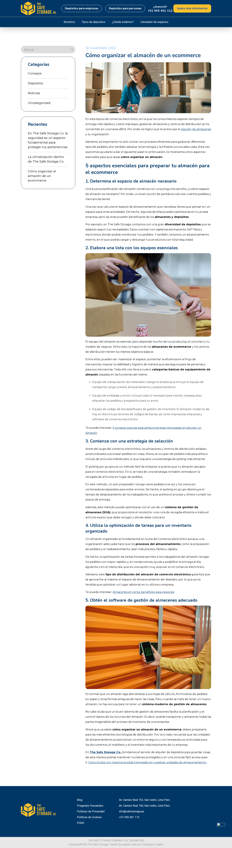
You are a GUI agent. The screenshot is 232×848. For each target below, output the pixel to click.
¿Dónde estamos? (123, 22)
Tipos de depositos (93, 22)
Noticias (34, 93)
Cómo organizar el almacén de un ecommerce (42, 175)
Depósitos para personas (125, 8)
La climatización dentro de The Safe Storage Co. (46, 159)
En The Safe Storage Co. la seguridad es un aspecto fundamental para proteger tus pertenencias (48, 140)
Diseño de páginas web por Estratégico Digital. (137, 844)
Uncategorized (39, 103)
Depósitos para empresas (81, 8)
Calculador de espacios (154, 22)
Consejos (35, 73)
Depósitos (35, 83)
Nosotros (69, 22)
